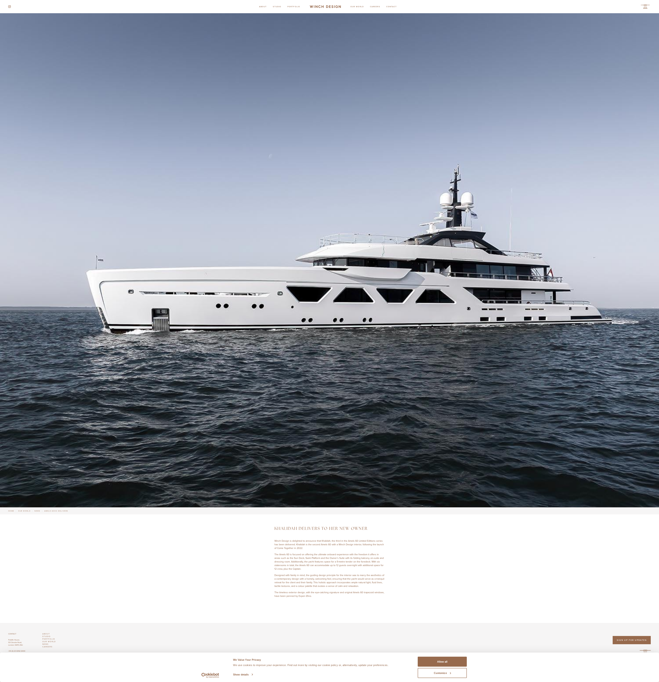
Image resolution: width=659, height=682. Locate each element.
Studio (277, 6)
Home (11, 511)
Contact (391, 6)
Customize (440, 672)
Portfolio (293, 6)
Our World (357, 6)
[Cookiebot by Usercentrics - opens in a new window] (210, 675)
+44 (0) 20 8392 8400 (16, 651)
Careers (375, 6)
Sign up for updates (632, 640)
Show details (241, 674)
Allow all (442, 661)
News (37, 511)
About (263, 6)
